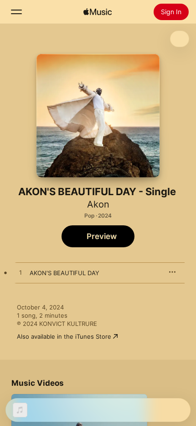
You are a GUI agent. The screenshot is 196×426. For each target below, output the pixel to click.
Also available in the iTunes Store (64, 336)
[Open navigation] (16, 12)
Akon (98, 204)
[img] (97, 12)
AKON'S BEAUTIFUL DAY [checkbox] (64, 273)
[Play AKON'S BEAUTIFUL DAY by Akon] (20, 273)
